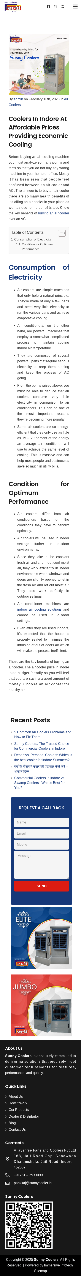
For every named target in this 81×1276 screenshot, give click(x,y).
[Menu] (75, 6)
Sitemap (40, 1271)
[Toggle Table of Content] (60, 233)
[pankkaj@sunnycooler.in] (9, 1183)
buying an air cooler (53, 213)
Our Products (19, 1110)
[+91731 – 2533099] (9, 1175)
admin (18, 99)
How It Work (18, 1103)
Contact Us (17, 1129)
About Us (16, 1096)
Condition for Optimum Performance (37, 247)
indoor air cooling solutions (39, 609)
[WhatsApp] (55, 6)
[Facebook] (48, 6)
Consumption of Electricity (32, 239)
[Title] (62, 6)
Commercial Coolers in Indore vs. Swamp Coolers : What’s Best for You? (39, 783)
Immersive (52, 1265)
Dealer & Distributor (24, 1116)
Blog (12, 1123)
